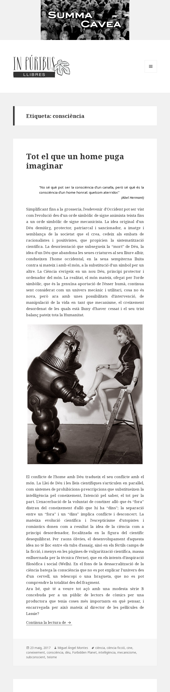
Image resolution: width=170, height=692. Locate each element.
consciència (55, 652)
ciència (100, 648)
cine (129, 648)
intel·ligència (107, 652)
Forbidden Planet (84, 652)
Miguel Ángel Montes (73, 648)
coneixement (35, 652)
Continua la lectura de (49, 622)
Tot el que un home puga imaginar (75, 161)
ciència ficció (116, 648)
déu (67, 652)
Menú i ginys (150, 72)
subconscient (35, 657)
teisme (52, 657)
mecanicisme (126, 652)
